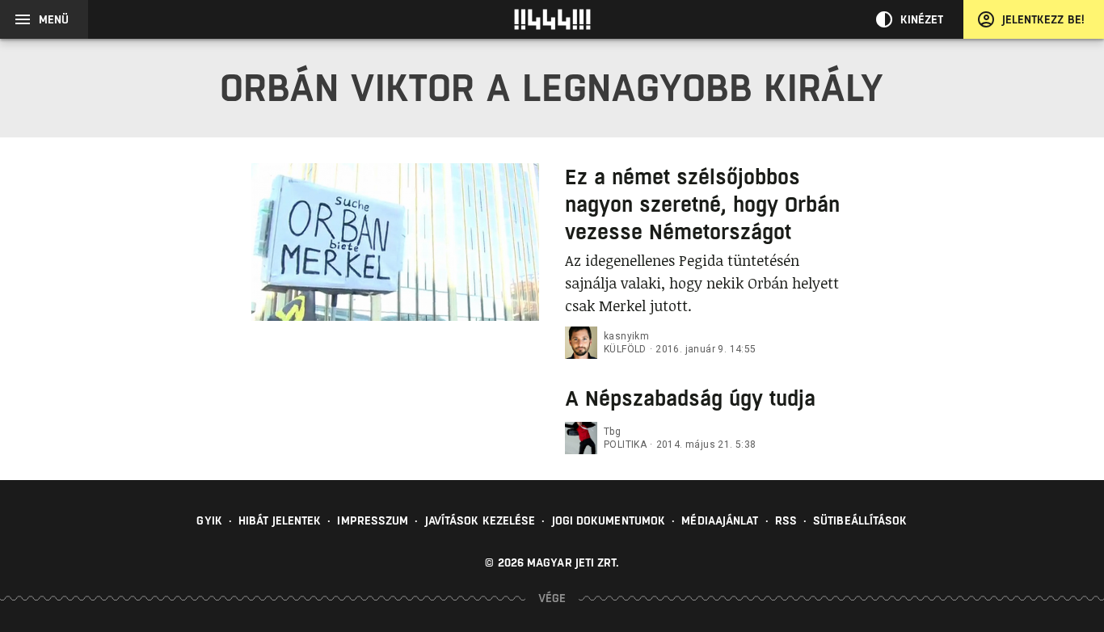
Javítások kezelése (480, 520)
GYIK (208, 520)
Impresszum (372, 520)
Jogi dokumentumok (609, 520)
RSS (786, 520)
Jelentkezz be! (1043, 19)
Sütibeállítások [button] (860, 520)
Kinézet (922, 19)
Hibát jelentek (279, 520)
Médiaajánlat (719, 520)
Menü (54, 19)
